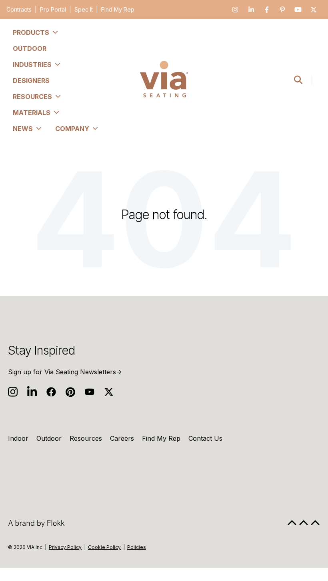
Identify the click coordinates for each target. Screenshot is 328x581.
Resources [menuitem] (32, 97)
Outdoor (49, 438)
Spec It (83, 9)
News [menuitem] (23, 129)
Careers (122, 438)
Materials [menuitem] (31, 113)
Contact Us (205, 438)
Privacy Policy (65, 547)
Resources (86, 438)
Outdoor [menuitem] (29, 48)
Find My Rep (117, 9)
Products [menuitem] (31, 32)
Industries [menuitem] (32, 65)
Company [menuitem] (72, 129)
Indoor (18, 438)
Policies (136, 547)
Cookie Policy (104, 547)
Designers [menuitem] (31, 81)
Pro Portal (53, 9)
